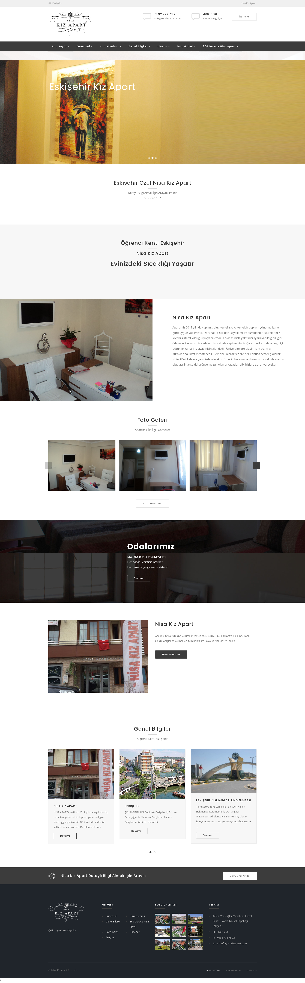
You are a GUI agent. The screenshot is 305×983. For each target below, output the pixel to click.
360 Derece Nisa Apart (219, 46)
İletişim (110, 937)
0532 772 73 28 (240, 875)
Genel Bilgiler (138, 46)
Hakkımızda (233, 970)
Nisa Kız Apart (65, 806)
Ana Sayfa (59, 46)
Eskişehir (132, 806)
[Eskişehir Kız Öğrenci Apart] (70, 24)
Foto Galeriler (152, 503)
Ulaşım (162, 46)
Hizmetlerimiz (109, 46)
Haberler (134, 932)
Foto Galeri (185, 46)
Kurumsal (83, 46)
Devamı (139, 578)
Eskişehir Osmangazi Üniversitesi (223, 800)
